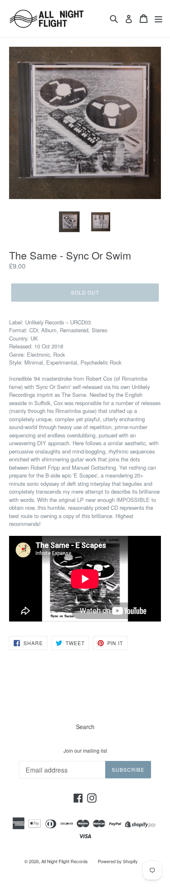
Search (85, 726)
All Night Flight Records (64, 861)
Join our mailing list (85, 751)
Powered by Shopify (118, 861)
